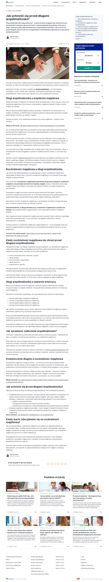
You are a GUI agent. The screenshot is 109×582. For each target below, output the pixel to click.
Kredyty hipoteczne (37, 562)
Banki (100, 2)
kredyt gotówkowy (42, 89)
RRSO (7, 559)
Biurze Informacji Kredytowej (56, 350)
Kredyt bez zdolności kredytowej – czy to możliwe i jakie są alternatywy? (87, 114)
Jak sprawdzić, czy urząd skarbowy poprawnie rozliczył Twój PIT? (52, 497)
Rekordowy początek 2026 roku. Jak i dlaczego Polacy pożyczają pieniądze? (21, 497)
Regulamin (84, 562)
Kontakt (83, 559)
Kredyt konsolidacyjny (37, 559)
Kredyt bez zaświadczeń (13, 565)
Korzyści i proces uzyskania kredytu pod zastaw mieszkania (87, 92)
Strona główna (9, 5)
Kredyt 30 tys (60, 559)
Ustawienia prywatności (88, 568)
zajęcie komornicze (25, 158)
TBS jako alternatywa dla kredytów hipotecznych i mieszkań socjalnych (20, 531)
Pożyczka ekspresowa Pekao (40, 574)
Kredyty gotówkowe (19, 5)
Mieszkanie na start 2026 (13, 562)
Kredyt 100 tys (60, 568)
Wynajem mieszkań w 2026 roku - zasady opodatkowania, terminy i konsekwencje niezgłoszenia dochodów (87, 533)
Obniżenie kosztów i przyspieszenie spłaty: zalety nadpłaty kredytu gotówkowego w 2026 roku (87, 103)
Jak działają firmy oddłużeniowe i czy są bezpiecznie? (35, 415)
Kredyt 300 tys (10, 568)
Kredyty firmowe (36, 565)
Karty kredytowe (36, 568)
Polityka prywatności (87, 565)
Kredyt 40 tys (60, 562)
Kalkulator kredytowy (37, 571)
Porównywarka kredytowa (14, 557)
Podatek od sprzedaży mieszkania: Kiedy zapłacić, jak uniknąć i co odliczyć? (52, 533)
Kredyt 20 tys (60, 557)
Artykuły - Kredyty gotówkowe (33, 5)
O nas (82, 557)
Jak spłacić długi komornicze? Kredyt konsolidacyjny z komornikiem (42, 125)
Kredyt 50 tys (60, 565)
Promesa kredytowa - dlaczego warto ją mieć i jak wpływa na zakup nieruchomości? (87, 498)
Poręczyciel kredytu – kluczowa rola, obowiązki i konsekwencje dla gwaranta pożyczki (87, 81)
